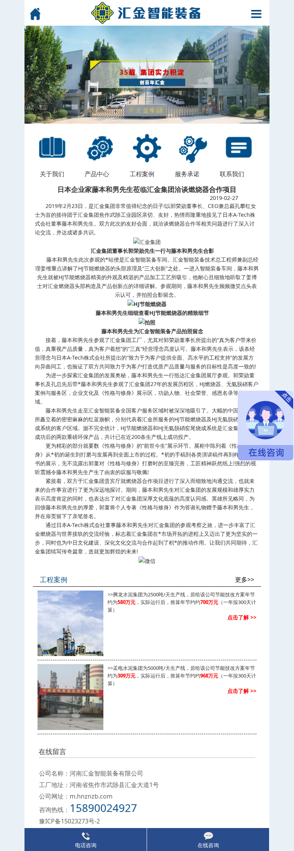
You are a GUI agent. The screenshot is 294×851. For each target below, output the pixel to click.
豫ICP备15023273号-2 (69, 821)
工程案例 (142, 174)
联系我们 (232, 174)
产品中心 (97, 174)
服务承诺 (187, 174)
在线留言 (52, 751)
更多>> (244, 579)
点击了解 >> (241, 617)
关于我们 (52, 174)
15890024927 (103, 807)
